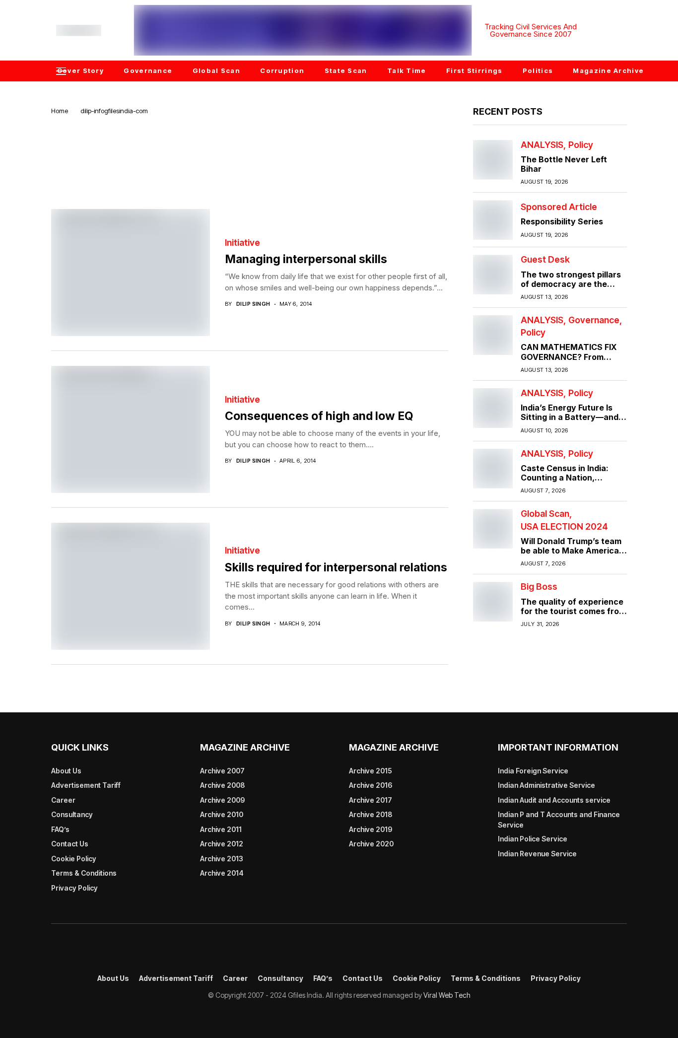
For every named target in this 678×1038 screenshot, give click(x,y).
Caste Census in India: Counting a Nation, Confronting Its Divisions (569, 477)
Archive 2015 (370, 770)
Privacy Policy (74, 888)
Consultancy (72, 814)
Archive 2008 (222, 785)
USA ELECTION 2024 (564, 527)
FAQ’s (60, 829)
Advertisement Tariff (86, 785)
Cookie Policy (73, 858)
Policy (580, 145)
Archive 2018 (370, 814)
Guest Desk (545, 260)
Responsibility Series (562, 221)
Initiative (242, 243)
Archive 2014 (222, 873)
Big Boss (539, 587)
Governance (593, 320)
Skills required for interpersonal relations (336, 567)
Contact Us (69, 843)
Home (59, 111)
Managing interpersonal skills (306, 259)
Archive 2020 (371, 843)
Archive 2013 (221, 858)
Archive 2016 (370, 785)
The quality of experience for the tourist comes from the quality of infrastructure (573, 615)
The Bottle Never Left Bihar (564, 164)
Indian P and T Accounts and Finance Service (559, 819)
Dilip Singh (253, 304)
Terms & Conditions (84, 873)
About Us (66, 770)
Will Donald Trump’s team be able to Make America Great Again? (571, 550)
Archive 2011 (221, 829)
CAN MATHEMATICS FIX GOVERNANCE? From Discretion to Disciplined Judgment (569, 361)
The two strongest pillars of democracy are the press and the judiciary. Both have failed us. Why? (572, 289)
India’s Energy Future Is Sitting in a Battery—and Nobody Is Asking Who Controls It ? (569, 422)
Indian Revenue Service (537, 853)
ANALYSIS (542, 145)
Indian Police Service (532, 838)
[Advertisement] (249, 150)
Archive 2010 (221, 814)
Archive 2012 (221, 843)
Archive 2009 (222, 800)
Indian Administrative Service (546, 785)
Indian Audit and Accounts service (554, 800)
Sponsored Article (559, 207)
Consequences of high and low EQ (319, 416)
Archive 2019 (370, 829)
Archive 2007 (222, 770)
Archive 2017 (370, 800)
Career (63, 800)
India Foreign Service (533, 770)
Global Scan (545, 514)
